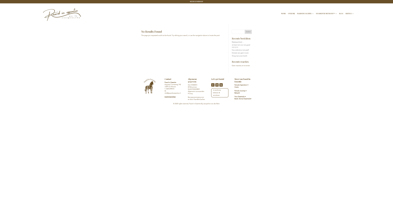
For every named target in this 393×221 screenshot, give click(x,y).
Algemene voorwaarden (196, 91)
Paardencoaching (304, 14)
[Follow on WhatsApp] (213, 85)
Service (349, 14)
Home (283, 14)
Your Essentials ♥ (240, 97)
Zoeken (248, 32)
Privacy (190, 93)
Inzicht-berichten (170, 97)
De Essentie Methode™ (325, 14)
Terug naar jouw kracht (239, 56)
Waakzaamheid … (238, 42)
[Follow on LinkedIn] (221, 85)
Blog (341, 14)
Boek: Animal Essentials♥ (242, 99)
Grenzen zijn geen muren (240, 53)
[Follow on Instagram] (217, 85)
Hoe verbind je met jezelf (240, 50)
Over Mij (291, 14)
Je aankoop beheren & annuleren (217, 92)
